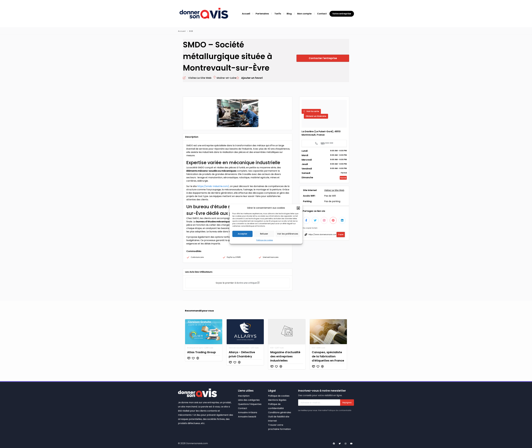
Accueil (182, 31)
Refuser (264, 233)
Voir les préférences (287, 233)
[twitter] (339, 443)
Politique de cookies (264, 240)
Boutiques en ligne (195, 348)
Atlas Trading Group (201, 352)
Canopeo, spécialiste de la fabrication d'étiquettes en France (328, 356)
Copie (340, 234)
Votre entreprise (341, 13)
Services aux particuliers (239, 348)
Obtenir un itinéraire (316, 116)
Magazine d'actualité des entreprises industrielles (285, 356)
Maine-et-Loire (226, 78)
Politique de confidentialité (339, 410)
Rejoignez (347, 402)
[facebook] (334, 443)
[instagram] (345, 443)
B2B (191, 31)
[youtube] (351, 443)
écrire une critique (246, 282)
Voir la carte (312, 111)
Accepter (242, 233)
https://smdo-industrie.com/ (213, 186)
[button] (298, 208)
